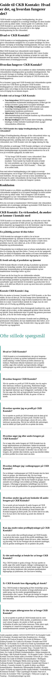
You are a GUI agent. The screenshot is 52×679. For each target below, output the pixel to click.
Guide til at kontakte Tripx (22, 648)
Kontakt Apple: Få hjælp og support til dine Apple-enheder (24, 668)
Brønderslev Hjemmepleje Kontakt (27, 667)
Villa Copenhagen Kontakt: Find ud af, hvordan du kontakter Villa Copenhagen (23, 673)
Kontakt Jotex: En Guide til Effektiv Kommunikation (24, 651)
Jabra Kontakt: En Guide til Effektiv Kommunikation (24, 658)
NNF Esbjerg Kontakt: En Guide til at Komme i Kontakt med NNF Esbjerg (23, 641)
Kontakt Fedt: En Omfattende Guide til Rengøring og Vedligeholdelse (23, 649)
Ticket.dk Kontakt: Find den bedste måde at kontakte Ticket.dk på (26, 655)
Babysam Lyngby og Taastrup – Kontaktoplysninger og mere (24, 675)
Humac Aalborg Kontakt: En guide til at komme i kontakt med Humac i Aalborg (24, 663)
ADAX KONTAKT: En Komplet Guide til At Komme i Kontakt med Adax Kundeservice (25, 636)
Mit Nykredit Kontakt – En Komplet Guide (26, 654)
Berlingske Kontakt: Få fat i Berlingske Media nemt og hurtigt (23, 660)
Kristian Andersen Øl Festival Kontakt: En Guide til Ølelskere (22, 638)
